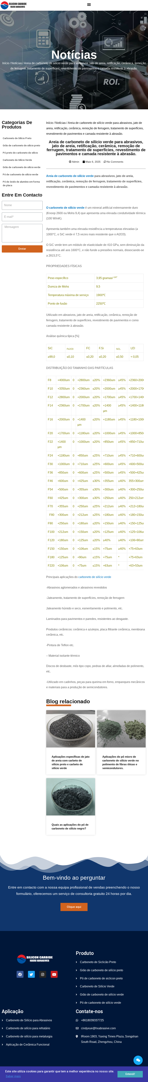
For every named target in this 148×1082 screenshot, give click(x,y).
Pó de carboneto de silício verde (20, 174)
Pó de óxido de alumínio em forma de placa (21, 183)
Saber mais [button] (13, 1076)
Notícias (16, 63)
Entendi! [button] (130, 1074)
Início (5, 63)
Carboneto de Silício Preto (17, 138)
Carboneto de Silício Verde (17, 160)
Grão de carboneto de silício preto (21, 145)
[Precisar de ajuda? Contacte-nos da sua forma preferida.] (138, 1060)
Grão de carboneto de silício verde (21, 167)
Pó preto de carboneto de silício (20, 152)
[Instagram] (42, 974)
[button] (89, 4)
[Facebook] (20, 974)
